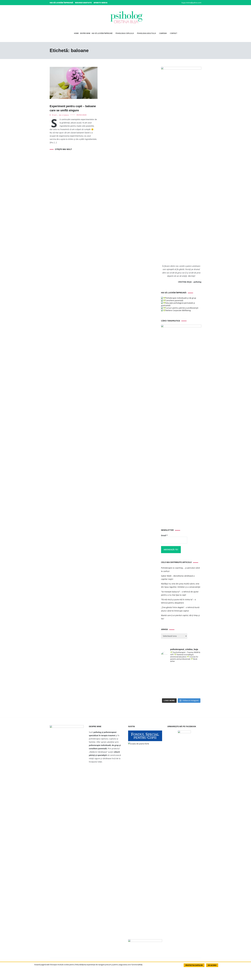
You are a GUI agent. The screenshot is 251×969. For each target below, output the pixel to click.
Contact (173, 33)
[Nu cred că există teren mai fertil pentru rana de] (165, 693)
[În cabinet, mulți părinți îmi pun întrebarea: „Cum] (165, 680)
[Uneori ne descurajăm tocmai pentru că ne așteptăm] (165, 687)
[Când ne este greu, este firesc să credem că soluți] (196, 693)
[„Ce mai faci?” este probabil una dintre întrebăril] (165, 668)
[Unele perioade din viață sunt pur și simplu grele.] (196, 680)
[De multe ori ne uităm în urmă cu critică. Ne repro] (176, 687)
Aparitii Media (100, 2)
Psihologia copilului (125, 33)
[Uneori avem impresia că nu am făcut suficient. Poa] (196, 687)
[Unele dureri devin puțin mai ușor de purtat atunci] (186, 680)
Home (76, 33)
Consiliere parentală (174, 300)
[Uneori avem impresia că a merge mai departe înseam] (176, 680)
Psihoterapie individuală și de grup (180, 298)
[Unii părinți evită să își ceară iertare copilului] (176, 693)
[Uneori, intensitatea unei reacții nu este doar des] (186, 668)
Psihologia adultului (146, 33)
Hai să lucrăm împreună (61, 2)
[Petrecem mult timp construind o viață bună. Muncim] (165, 674)
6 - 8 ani (53, 115)
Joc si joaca (64, 115)
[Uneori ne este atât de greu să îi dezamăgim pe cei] (196, 674)
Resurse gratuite (83, 2)
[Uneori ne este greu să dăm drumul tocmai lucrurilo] (186, 674)
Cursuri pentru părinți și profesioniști (181, 308)
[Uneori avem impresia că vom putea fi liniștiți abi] (196, 668)
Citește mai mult (63, 149)
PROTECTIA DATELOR (194, 965)
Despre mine (85, 33)
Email (164, 535)
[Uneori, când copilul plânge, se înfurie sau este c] (176, 674)
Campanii (163, 33)
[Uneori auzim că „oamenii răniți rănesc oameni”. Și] (186, 693)
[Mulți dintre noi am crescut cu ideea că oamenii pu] (186, 687)
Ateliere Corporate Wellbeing (178, 310)
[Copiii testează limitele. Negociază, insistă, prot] (176, 668)
